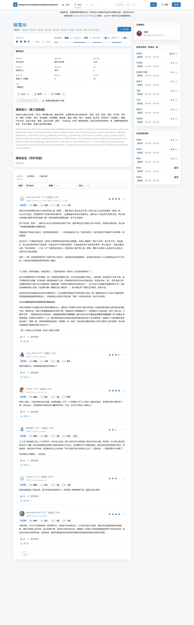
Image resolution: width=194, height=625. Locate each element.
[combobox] (34, 185)
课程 (79, 4)
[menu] (86, 4)
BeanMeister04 (33, 512)
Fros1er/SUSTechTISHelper (85, 15)
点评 (67, 4)
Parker (29, 388)
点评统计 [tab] (31, 176)
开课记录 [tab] (43, 176)
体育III (50, 197)
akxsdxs (30, 476)
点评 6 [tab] (19, 176)
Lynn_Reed (31, 353)
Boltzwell (30, 197)
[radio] (17, 41)
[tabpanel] (72, 369)
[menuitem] (66, 4)
